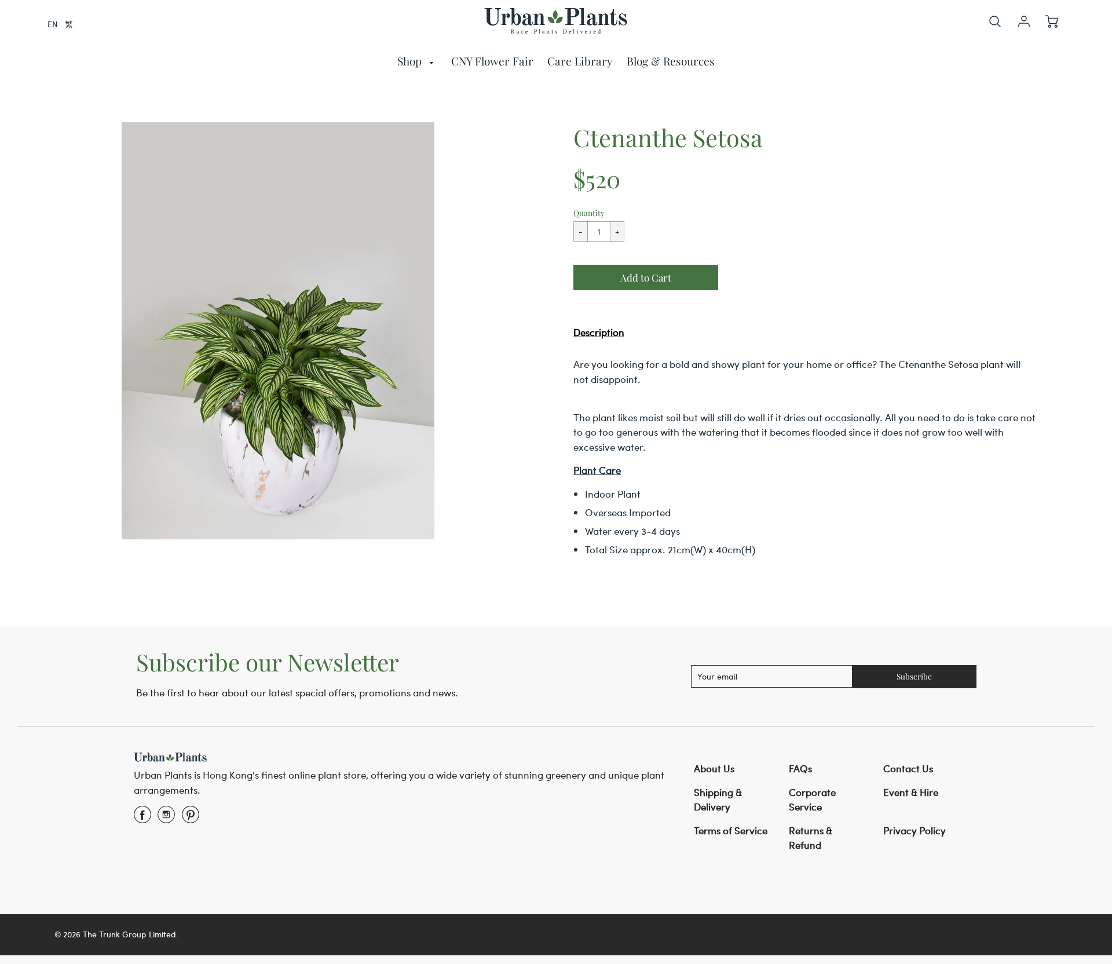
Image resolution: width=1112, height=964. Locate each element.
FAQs (800, 768)
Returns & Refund (810, 837)
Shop (411, 60)
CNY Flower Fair (492, 60)
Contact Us (908, 768)
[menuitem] (418, 61)
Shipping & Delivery (718, 799)
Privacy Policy (914, 830)
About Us (714, 768)
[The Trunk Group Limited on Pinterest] (190, 818)
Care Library (580, 60)
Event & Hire (910, 792)
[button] (645, 277)
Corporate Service (812, 799)
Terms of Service (730, 830)
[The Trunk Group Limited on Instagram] (166, 818)
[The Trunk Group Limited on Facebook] (142, 818)
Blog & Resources (671, 60)
